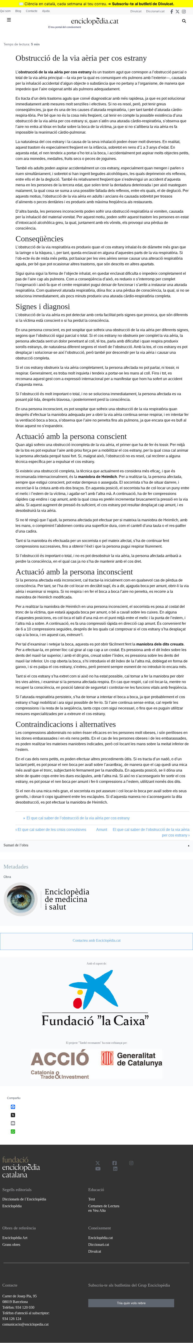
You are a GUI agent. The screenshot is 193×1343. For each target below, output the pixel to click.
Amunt (101, 830)
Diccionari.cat (155, 11)
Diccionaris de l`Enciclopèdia (24, 1199)
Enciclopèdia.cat (100, 1238)
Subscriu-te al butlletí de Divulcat (142, 3)
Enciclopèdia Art (14, 1238)
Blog (18, 11)
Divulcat (135, 11)
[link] (96, 845)
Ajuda (46, 11)
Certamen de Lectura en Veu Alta (103, 1208)
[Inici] (95, 21)
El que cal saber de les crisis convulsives (51, 830)
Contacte (31, 11)
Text (91, 1199)
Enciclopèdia (12, 1206)
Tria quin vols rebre (131, 1303)
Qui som (5, 11)
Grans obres (11, 1245)
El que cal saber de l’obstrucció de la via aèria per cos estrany (78, 818)
